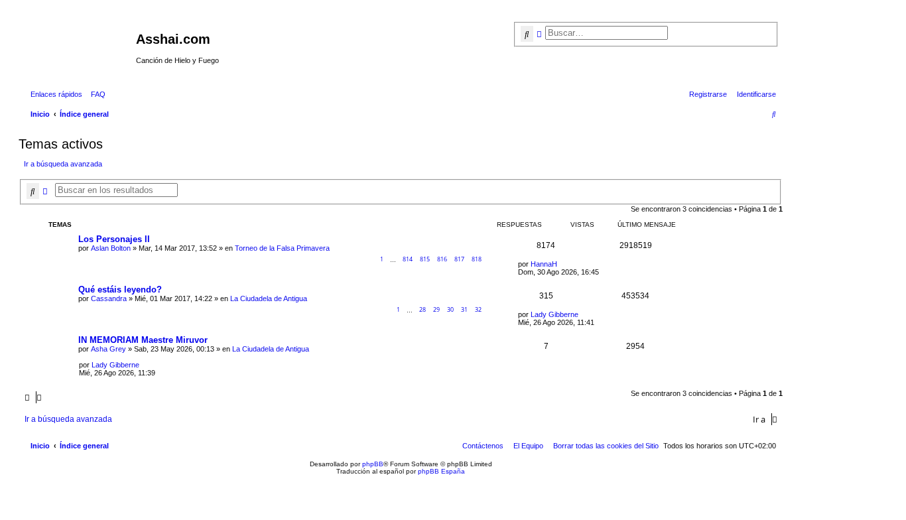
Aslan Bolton (111, 248)
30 (450, 309)
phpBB (372, 464)
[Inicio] (79, 43)
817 (459, 259)
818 (477, 259)
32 (478, 309)
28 (422, 309)
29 (436, 309)
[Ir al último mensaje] (561, 264)
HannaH (544, 264)
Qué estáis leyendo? (120, 289)
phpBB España (441, 471)
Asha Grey (108, 349)
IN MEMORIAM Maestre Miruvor (143, 340)
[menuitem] (95, 94)
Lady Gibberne (554, 314)
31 (464, 309)
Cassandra (109, 298)
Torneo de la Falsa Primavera (282, 248)
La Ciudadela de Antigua (268, 298)
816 (442, 259)
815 (425, 259)
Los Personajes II (114, 239)
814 (408, 259)
